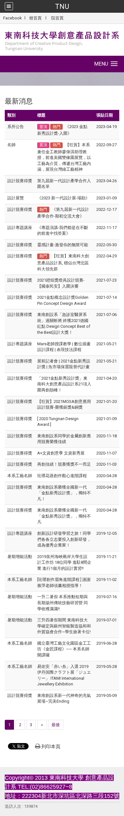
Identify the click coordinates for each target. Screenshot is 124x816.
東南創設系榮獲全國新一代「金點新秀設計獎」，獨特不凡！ (64, 493)
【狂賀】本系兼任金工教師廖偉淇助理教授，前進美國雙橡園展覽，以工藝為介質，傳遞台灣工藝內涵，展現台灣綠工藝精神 (64, 157)
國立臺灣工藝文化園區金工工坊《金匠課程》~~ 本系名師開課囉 (64, 649)
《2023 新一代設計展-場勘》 (63, 198)
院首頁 (57, 18)
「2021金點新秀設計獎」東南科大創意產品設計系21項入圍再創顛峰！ (64, 384)
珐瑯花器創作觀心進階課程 (62, 475)
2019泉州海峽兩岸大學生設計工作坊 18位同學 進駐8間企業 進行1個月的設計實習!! (64, 562)
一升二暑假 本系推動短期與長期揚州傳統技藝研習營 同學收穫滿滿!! (62, 602)
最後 (56, 724)
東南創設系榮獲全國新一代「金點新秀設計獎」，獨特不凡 (64, 516)
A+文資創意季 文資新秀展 (61, 453)
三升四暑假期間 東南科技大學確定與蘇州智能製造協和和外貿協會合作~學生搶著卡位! (64, 626)
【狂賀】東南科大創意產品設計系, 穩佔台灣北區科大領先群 (63, 262)
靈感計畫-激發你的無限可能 (62, 244)
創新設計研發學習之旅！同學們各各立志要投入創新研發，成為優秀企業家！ (64, 539)
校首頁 (35, 18)
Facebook (12, 18)
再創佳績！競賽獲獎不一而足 (64, 464)
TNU (62, 6)
